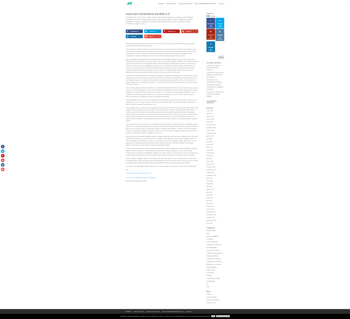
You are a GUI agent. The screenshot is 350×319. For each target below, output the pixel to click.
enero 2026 (209, 122)
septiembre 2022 (211, 175)
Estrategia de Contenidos (133, 19)
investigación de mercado (133, 21)
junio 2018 (209, 223)
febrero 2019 (210, 209)
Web (143, 24)
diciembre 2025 (210, 125)
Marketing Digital (162, 21)
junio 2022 (209, 181)
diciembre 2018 (210, 212)
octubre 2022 (210, 172)
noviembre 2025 (211, 127)
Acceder (208, 294)
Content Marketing (187, 17)
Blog (159, 17)
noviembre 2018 (211, 214)
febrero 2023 (210, 164)
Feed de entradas (211, 297)
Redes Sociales (172, 21)
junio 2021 (209, 195)
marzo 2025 (210, 150)
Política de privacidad (223, 316)
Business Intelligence (167, 17)
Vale (213, 316)
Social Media (181, 21)
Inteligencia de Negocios (148, 177)
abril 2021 (209, 200)
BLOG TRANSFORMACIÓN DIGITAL (205, 3)
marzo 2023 (210, 161)
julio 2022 (209, 178)
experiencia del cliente (158, 19)
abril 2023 (209, 158)
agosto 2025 (210, 136)
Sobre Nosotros (171, 3)
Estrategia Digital (146, 19)
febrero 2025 (210, 153)
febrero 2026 (210, 119)
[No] (348, 316)
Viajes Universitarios (132, 173)
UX (141, 24)
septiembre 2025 (211, 133)
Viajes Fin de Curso (145, 173)
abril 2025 (209, 147)
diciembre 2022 (210, 167)
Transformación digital (132, 177)
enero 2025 (209, 156)
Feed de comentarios (212, 300)
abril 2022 (209, 186)
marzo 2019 (210, 206)
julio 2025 (209, 139)
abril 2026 (209, 113)
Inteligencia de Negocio (185, 19)
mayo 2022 (209, 184)
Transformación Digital (132, 24)
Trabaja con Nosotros (185, 3)
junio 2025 (209, 141)
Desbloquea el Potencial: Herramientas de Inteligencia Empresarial (214, 87)
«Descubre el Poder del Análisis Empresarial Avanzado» (213, 68)
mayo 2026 (209, 111)
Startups (188, 21)
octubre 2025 (210, 130)
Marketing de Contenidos (149, 21)
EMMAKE (161, 3)
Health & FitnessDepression (214, 253)
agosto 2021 (210, 189)
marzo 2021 (210, 203)
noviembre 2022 (211, 170)
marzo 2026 (210, 116)
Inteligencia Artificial (171, 19)
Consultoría (177, 17)
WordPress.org (210, 303)
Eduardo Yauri (132, 17)
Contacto (221, 3)
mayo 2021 (209, 198)
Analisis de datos (152, 17)
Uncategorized (210, 281)
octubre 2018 (210, 217)
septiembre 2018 (211, 220)
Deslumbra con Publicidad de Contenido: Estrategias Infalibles (215, 94)
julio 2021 (209, 192)
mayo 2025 (209, 144)
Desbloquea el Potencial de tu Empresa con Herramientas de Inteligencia (215, 75)
